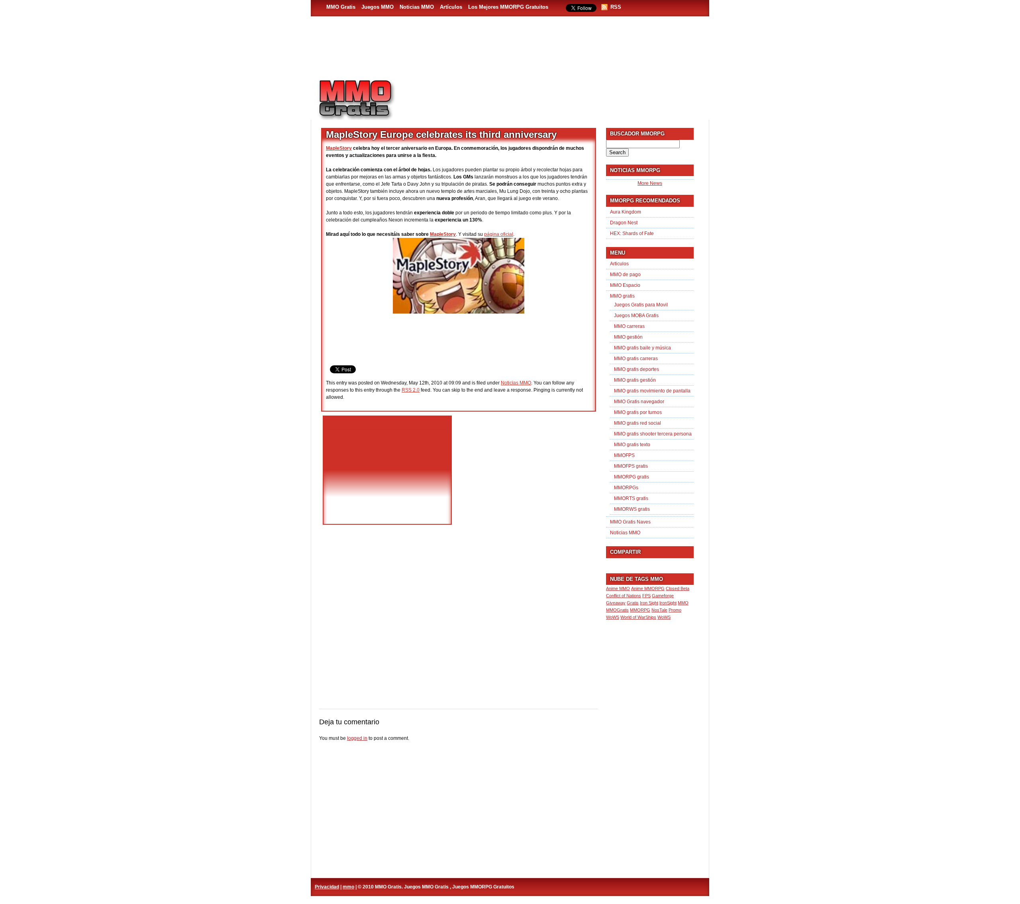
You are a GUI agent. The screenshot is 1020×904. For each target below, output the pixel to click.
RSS (615, 7)
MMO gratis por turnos (638, 412)
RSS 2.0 (411, 390)
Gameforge (663, 595)
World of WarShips (638, 617)
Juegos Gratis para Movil (641, 305)
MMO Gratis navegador (639, 401)
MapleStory (339, 148)
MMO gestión (628, 337)
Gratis (633, 602)
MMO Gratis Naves (630, 522)
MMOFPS (624, 455)
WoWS (664, 617)
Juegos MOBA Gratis (636, 315)
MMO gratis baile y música (642, 348)
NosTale (659, 610)
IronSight (668, 602)
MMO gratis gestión (635, 380)
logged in (357, 738)
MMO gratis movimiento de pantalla (652, 391)
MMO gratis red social (637, 423)
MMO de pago (625, 274)
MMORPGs (626, 487)
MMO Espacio (625, 285)
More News (650, 183)
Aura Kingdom (625, 212)
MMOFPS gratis (631, 466)
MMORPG (640, 610)
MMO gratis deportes (636, 369)
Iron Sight (649, 602)
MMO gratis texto (632, 444)
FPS (646, 595)
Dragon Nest (624, 223)
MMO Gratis (340, 7)
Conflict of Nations (623, 595)
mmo (348, 887)
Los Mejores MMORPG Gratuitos (508, 7)
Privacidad (327, 887)
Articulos (619, 264)
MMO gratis (622, 296)
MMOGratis (617, 610)
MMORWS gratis (632, 509)
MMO (683, 602)
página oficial (498, 234)
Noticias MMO (417, 7)
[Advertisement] (556, 96)
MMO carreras (629, 326)
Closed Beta (677, 588)
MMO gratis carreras (636, 358)
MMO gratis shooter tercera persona (653, 434)
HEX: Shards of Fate (632, 233)
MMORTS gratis (631, 498)
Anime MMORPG (648, 588)
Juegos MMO (377, 7)
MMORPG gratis (631, 477)
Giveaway (616, 602)
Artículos (451, 7)
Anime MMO (618, 588)
